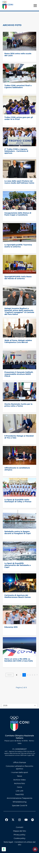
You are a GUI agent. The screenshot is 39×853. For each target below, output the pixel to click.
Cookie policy (19, 838)
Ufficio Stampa (19, 762)
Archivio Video (19, 780)
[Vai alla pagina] (16, 675)
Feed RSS (19, 794)
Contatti (19, 827)
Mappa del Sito (19, 831)
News (19, 776)
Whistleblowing (19, 802)
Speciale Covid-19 (19, 805)
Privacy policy (19, 835)
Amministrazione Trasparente (19, 798)
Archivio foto (19, 783)
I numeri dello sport (19, 772)
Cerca (19, 787)
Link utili (19, 791)
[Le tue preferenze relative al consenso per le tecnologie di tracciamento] (4, 849)
